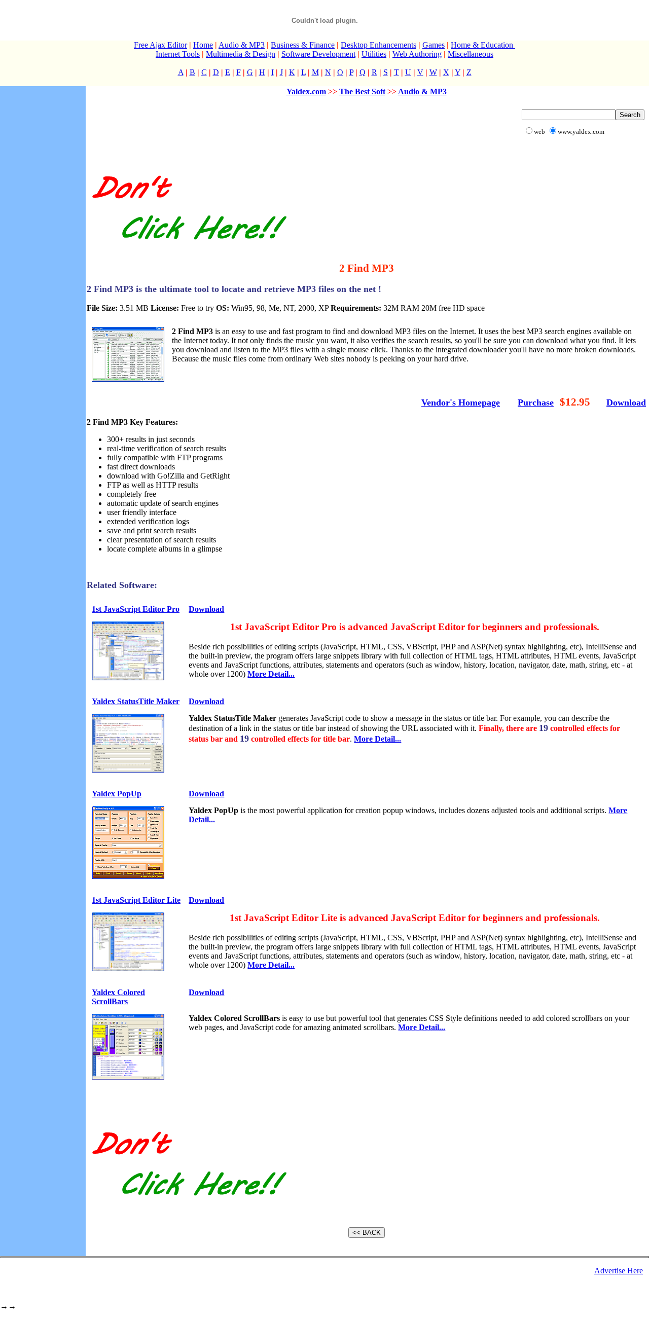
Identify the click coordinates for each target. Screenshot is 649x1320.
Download (626, 402)
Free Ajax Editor (160, 45)
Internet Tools (178, 54)
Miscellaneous (470, 54)
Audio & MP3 (242, 45)
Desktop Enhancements (378, 45)
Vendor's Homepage (460, 402)
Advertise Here (618, 1270)
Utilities (374, 54)
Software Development (318, 54)
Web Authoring (417, 54)
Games (433, 45)
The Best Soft (362, 91)
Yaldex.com (306, 91)
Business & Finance (303, 45)
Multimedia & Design (240, 54)
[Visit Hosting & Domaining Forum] (188, 250)
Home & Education (483, 45)
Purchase (536, 402)
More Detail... (271, 674)
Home (203, 45)
